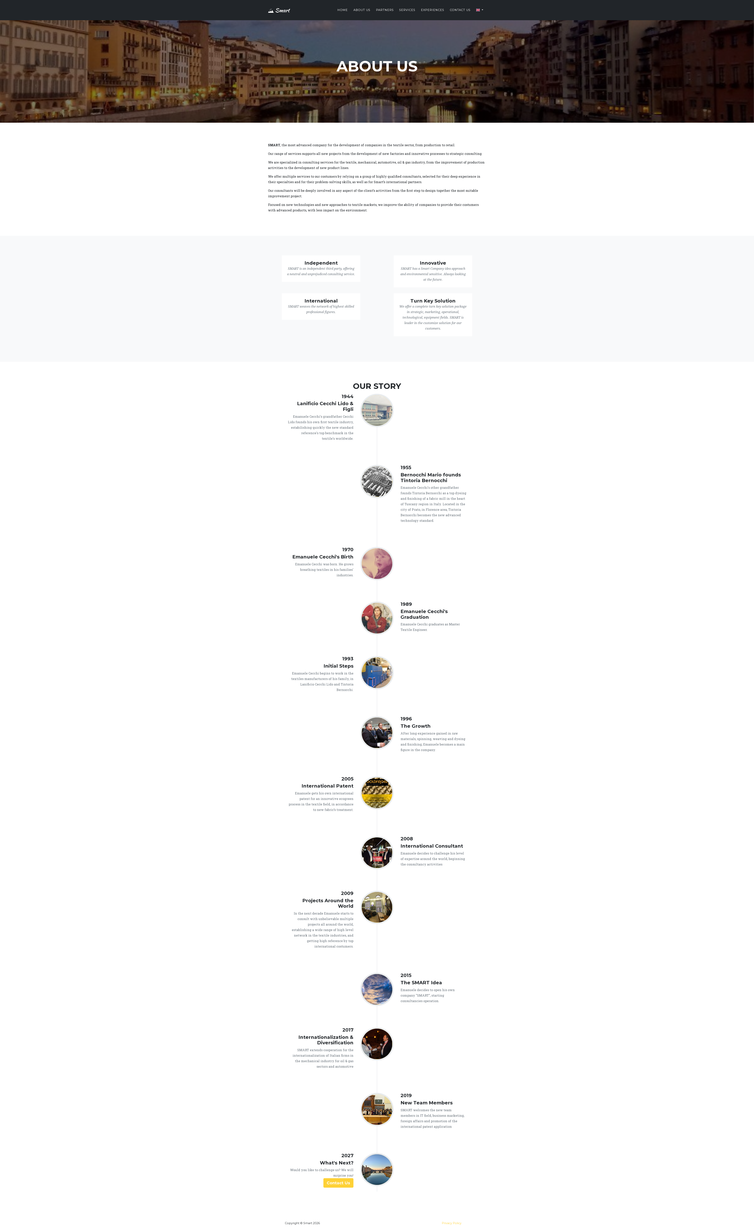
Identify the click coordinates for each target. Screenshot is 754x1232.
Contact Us (460, 10)
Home (342, 10)
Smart (281, 10)
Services (407, 10)
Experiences (432, 10)
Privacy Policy (451, 1223)
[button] (479, 10)
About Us (361, 10)
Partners (385, 10)
